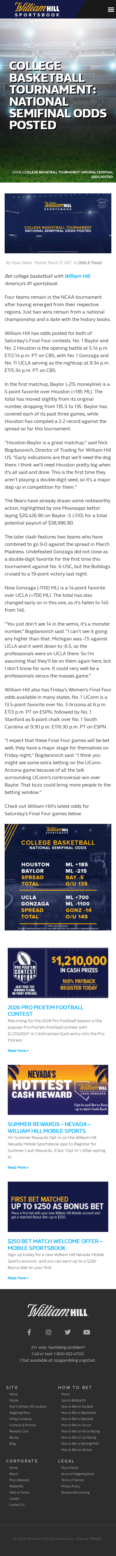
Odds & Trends (89, 262)
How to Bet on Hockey (76, 1450)
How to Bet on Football (77, 1406)
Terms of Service (72, 1480)
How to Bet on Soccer (76, 1425)
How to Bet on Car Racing (78, 1437)
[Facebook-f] (29, 1332)
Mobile (14, 1400)
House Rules (70, 1467)
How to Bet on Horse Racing (80, 1431)
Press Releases (19, 1480)
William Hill (77, 276)
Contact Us (17, 1505)
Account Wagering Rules (78, 1474)
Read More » (18, 1050)
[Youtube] (86, 1332)
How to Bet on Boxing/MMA (80, 1443)
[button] (111, 9)
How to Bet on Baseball (77, 1419)
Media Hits (16, 1486)
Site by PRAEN (89, 1539)
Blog (12, 1443)
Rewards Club (18, 1431)
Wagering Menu (19, 1413)
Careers (14, 1498)
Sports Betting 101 (73, 1400)
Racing (13, 1437)
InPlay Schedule (20, 1419)
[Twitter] (67, 1332)
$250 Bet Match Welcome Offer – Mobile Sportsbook (55, 1244)
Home (16, 172)
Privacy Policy (70, 1486)
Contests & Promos (23, 1425)
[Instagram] (48, 1332)
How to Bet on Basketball (78, 1413)
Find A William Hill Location (28, 1406)
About (13, 1474)
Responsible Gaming (75, 1492)
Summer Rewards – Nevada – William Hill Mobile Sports (49, 1127)
